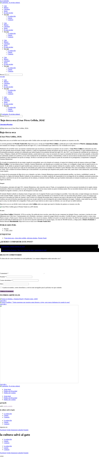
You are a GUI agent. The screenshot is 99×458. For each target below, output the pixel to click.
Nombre (3, 277)
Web (1, 284)
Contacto (10, 20)
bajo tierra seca (9, 238)
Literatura (7, 9)
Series (6, 11)
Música (6, 7)
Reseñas (10, 124)
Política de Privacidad (10, 391)
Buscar (2, 74)
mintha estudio (7, 406)
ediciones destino (32, 238)
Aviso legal (7, 389)
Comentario (4, 273)
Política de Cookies (10, 393)
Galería (10, 18)
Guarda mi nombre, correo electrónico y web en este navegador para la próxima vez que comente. (32, 287)
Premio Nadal (42, 238)
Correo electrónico (6, 280)
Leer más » (3, 300)
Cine (5, 6)
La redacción (12, 16)
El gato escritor (8, 13)
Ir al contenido (4, 1)
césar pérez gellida (20, 238)
